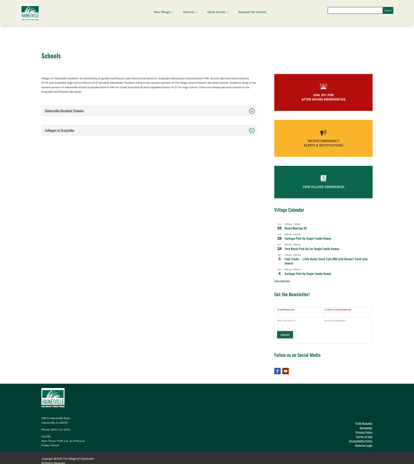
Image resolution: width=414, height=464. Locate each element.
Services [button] (189, 12)
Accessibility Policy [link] (361, 441)
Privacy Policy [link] (364, 432)
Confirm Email (337, 309)
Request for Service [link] (252, 12)
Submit (285, 334)
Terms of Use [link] (364, 436)
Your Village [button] (162, 12)
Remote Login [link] (364, 445)
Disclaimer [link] (366, 428)
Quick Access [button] (216, 12)
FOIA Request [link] (364, 423)
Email (285, 309)
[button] (388, 10)
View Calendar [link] (282, 281)
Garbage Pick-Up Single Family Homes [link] (308, 238)
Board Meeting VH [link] (296, 228)
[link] (30, 19)
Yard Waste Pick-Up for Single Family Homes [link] (312, 249)
